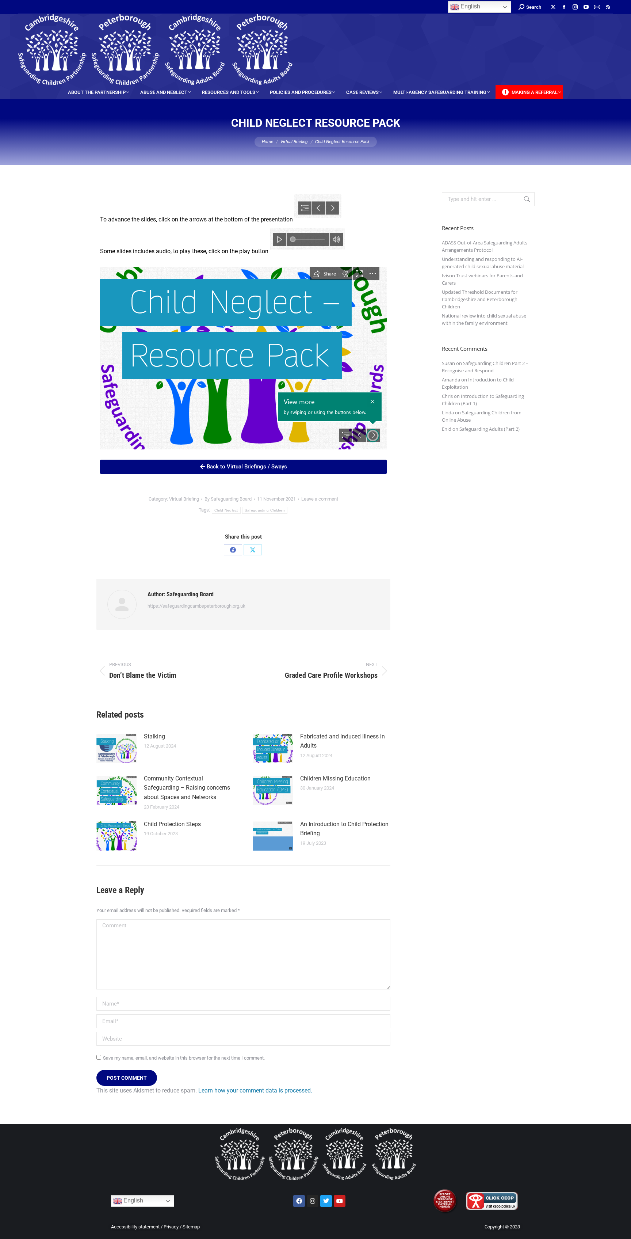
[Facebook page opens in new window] (564, 7)
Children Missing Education (335, 778)
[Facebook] (233, 549)
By (228, 499)
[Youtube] (339, 1201)
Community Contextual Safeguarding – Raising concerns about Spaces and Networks (187, 788)
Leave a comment (319, 499)
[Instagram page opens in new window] (575, 7)
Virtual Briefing (184, 499)
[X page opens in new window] (553, 7)
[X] (253, 549)
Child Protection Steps (172, 824)
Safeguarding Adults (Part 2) (489, 429)
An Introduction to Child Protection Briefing (344, 829)
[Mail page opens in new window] (597, 7)
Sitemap (191, 1227)
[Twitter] (326, 1201)
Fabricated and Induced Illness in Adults (342, 741)
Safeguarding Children (265, 510)
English (469, 6)
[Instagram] (312, 1201)
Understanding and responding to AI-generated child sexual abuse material (483, 263)
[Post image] (116, 748)
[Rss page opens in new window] (608, 7)
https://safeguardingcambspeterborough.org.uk (196, 606)
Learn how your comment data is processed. (255, 1090)
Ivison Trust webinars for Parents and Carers (482, 279)
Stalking (154, 736)
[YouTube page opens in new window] (586, 7)
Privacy (171, 1227)
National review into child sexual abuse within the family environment (484, 319)
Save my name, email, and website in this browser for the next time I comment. (184, 1058)
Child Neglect (226, 510)
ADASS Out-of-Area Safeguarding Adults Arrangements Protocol (484, 246)
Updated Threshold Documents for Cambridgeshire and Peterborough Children (479, 299)
